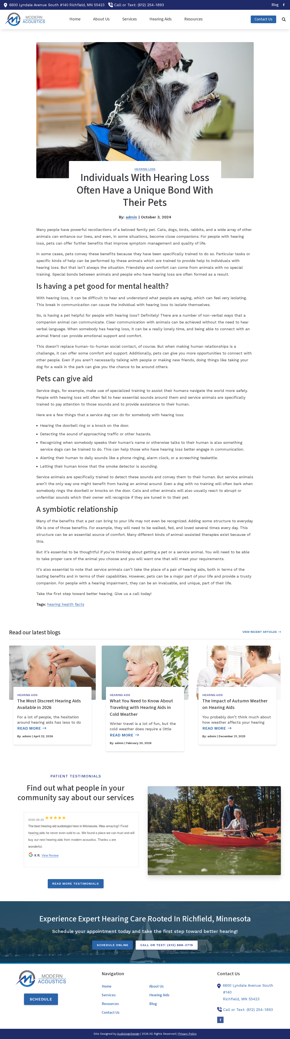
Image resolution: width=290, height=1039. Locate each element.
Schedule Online (112, 945)
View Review (50, 855)
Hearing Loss (144, 169)
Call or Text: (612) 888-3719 (166, 945)
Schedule (41, 999)
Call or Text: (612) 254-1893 (139, 5)
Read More (29, 728)
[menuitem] (274, 5)
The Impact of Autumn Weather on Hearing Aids (234, 704)
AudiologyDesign (128, 1033)
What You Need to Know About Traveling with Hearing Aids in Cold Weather (141, 707)
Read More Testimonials (75, 883)
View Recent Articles (259, 631)
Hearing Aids (27, 695)
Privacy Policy (187, 1033)
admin (131, 217)
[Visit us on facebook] (283, 4)
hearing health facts (65, 604)
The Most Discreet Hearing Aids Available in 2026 (49, 704)
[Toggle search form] (284, 19)
